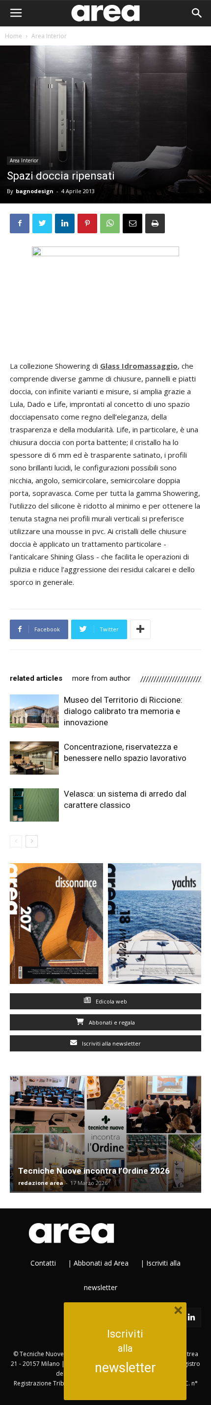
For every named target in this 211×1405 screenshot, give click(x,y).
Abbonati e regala (111, 1022)
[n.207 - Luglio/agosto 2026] (56, 925)
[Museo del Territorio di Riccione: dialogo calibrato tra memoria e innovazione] (34, 711)
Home (13, 36)
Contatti (43, 1263)
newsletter (125, 1368)
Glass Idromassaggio (139, 366)
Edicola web (110, 1001)
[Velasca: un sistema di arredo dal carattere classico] (34, 805)
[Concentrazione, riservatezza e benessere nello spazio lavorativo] (34, 758)
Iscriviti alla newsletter (110, 1043)
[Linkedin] (191, 1317)
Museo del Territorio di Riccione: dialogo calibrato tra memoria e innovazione (123, 711)
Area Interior (49, 36)
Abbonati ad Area (101, 1263)
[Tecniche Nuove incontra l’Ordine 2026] (105, 1134)
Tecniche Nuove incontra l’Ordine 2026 (94, 1171)
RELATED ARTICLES (36, 678)
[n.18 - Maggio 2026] (154, 925)
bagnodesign (34, 191)
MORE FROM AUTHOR (101, 678)
